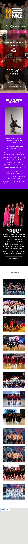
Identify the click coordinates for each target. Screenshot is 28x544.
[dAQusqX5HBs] (14, 294)
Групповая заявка (14, 81)
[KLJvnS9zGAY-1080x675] (14, 480)
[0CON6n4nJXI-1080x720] (14, 406)
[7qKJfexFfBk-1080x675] (14, 425)
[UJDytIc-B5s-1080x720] (14, 332)
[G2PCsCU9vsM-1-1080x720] (14, 443)
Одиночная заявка (14, 86)
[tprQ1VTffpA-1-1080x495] (14, 369)
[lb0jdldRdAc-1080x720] (14, 499)
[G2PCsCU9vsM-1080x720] (14, 462)
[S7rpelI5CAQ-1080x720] (14, 387)
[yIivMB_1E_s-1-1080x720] (14, 350)
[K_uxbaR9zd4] (14, 313)
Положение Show (14, 258)
